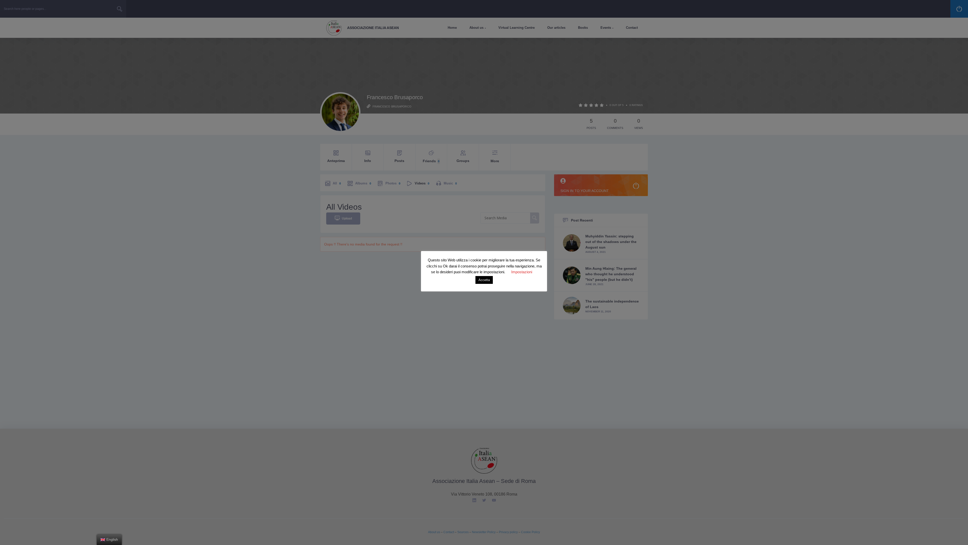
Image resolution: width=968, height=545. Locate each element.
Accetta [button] (484, 280)
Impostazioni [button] (521, 272)
